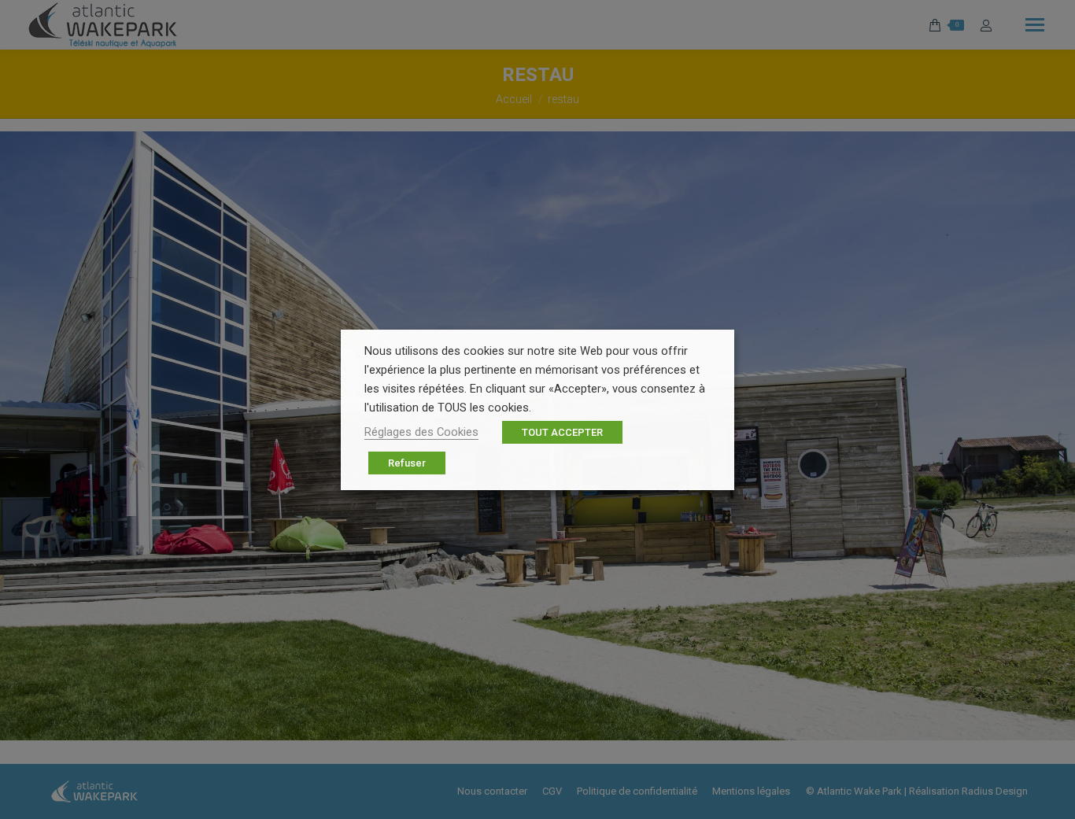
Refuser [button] (407, 463)
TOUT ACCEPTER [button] (562, 432)
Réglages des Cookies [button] (421, 432)
